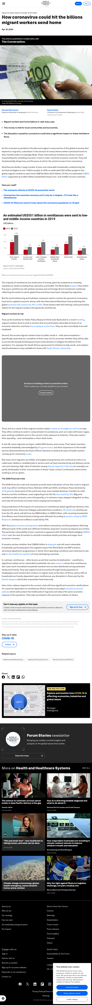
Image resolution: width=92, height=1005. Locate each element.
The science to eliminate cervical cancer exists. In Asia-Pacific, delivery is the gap (21, 802)
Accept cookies (46, 393)
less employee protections (42, 326)
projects (74, 286)
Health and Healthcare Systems (19, 13)
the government (45, 447)
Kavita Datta (52, 110)
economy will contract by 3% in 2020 (25, 304)
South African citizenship (58, 348)
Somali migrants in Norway (60, 466)
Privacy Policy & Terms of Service (46, 991)
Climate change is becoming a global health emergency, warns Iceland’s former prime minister (21, 885)
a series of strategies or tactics (64, 428)
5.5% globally (8, 491)
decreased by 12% (64, 494)
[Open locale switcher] (3, 998)
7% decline (68, 510)
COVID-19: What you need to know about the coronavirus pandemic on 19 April (41, 203)
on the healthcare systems (18, 554)
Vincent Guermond (10, 110)
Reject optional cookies (72, 993)
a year (28, 454)
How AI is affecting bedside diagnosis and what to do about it (67, 802)
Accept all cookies (72, 987)
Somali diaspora (9, 579)
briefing (80, 320)
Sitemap (46, 996)
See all (86, 768)
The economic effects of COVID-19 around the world (29, 190)
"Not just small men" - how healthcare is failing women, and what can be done (23, 842)
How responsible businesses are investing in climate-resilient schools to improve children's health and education (68, 843)
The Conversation (13, 41)
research (60, 563)
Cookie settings (72, 999)
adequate (52, 544)
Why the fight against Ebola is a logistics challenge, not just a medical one (66, 884)
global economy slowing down (24, 525)
